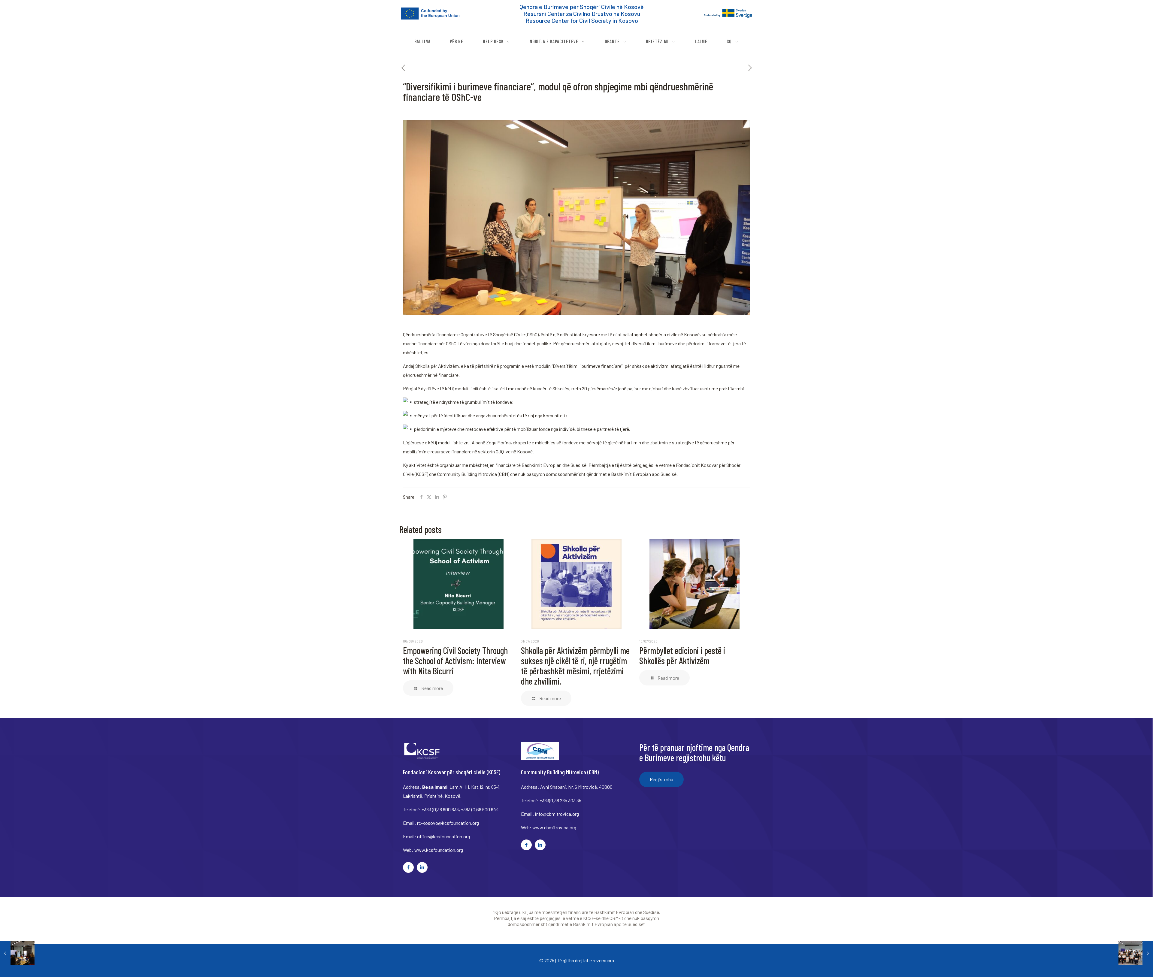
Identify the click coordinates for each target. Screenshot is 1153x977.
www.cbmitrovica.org (554, 827)
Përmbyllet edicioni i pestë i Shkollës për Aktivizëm (682, 655)
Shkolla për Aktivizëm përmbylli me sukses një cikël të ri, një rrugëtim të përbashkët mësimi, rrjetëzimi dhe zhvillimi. (575, 665)
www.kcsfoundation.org (438, 850)
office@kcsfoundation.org (443, 836)
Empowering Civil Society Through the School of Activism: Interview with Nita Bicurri (455, 660)
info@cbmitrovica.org (557, 814)
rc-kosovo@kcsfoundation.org (448, 823)
